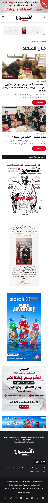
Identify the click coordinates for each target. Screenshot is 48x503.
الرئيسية (42, 41)
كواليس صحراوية (34, 471)
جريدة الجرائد (14, 468)
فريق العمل (33, 489)
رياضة (43, 471)
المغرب (31, 468)
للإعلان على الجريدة (24, 492)
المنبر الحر (23, 468)
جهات (6, 468)
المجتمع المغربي (40, 468)
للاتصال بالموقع (10, 489)
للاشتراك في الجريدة (22, 489)
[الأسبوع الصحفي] (24, 17)
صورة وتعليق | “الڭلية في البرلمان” (29, 137)
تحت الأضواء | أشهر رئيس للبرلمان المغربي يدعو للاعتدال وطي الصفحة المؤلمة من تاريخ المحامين (24, 87)
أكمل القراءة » (39, 102)
